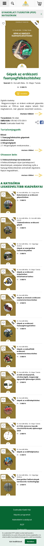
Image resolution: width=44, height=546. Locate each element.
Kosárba (24, 93)
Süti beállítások (15, 541)
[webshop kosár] (39, 3)
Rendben (30, 541)
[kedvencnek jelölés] (3, 23)
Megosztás (39, 122)
